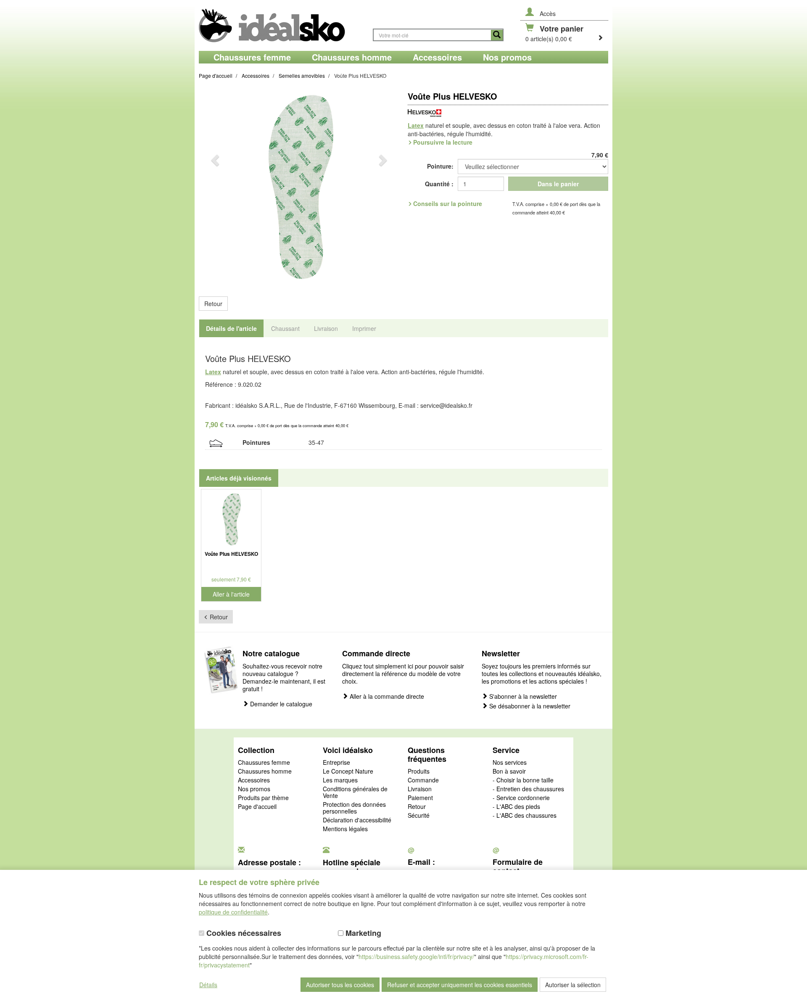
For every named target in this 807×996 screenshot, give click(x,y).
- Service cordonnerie (521, 798)
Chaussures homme (265, 771)
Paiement (420, 798)
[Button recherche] (497, 35)
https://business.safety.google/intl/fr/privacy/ (416, 956)
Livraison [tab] (326, 328)
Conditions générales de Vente (355, 792)
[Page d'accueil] (281, 25)
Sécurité (419, 815)
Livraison (420, 789)
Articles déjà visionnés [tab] (239, 478)
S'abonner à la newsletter (522, 696)
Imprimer (364, 328)
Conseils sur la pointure (447, 203)
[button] (214, 187)
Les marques (340, 780)
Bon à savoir (509, 771)
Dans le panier (558, 184)
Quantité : (439, 184)
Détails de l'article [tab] (231, 328)
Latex (416, 125)
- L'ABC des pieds (516, 807)
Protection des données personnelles (354, 808)
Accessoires (254, 780)
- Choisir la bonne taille (523, 780)
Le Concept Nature (348, 771)
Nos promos (254, 789)
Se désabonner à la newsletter (529, 706)
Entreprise (336, 762)
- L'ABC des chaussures (524, 815)
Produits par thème (263, 798)
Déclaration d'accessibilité (357, 820)
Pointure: (440, 166)
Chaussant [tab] (285, 328)
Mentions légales (345, 829)
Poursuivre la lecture (442, 142)
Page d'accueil (257, 807)
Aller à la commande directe (386, 696)
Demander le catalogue (280, 704)
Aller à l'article (231, 594)
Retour (213, 303)
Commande (423, 780)
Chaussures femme (264, 762)
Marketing (362, 933)
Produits (419, 771)
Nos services (510, 762)
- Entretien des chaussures (528, 789)
